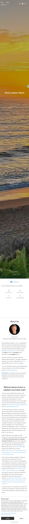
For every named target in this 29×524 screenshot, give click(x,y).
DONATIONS (5, 373)
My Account (9, 292)
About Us (23, 361)
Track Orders (20, 292)
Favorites (8, 297)
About (8, 2)
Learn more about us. (6, 514)
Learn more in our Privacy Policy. (9, 513)
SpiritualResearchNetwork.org (11, 406)
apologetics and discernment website (11, 350)
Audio (13, 363)
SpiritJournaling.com (12, 404)
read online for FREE (17, 446)
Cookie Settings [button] (14, 522)
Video (18, 363)
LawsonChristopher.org (11, 370)
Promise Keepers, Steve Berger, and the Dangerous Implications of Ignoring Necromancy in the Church (14, 481)
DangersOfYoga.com (22, 404)
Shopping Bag (20, 297)
